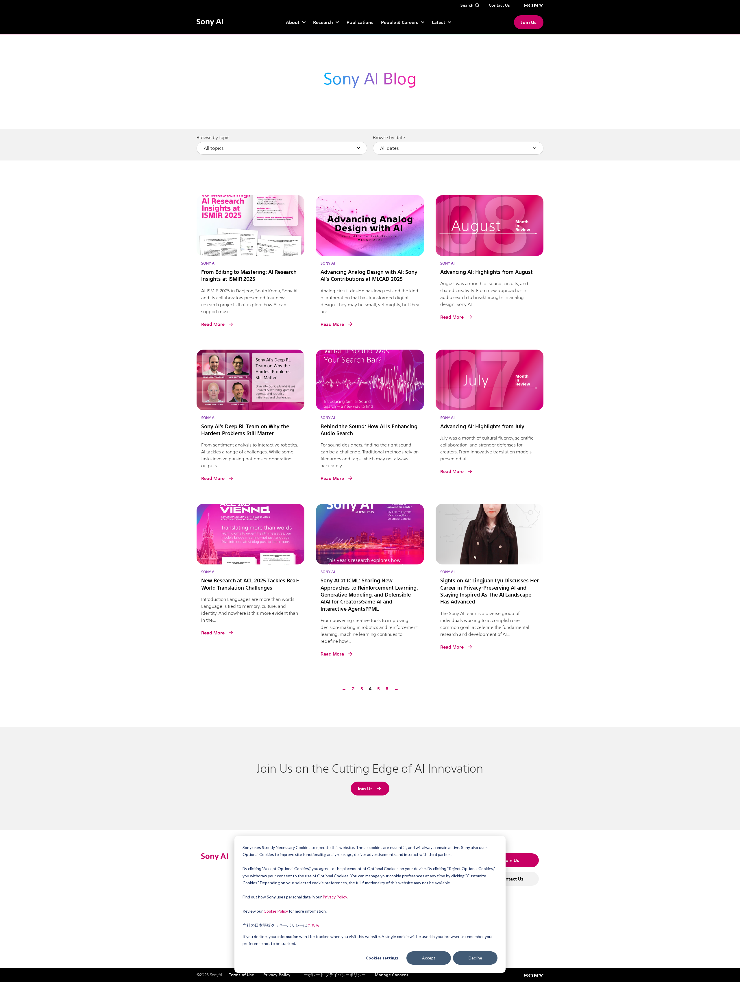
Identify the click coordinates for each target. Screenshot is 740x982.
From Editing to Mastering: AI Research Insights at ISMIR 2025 (249, 275)
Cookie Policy (276, 911)
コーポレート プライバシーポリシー (333, 974)
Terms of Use (241, 974)
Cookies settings (382, 957)
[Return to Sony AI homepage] (210, 22)
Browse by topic (213, 137)
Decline (475, 957)
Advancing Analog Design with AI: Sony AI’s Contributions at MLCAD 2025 (369, 275)
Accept (428, 957)
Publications (360, 22)
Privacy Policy (335, 896)
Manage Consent (391, 974)
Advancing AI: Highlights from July (482, 426)
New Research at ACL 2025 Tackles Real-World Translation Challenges (250, 583)
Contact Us (511, 879)
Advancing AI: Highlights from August (486, 272)
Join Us (528, 22)
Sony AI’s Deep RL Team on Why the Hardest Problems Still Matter (245, 429)
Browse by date (389, 137)
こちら (313, 925)
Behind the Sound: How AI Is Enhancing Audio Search (369, 429)
